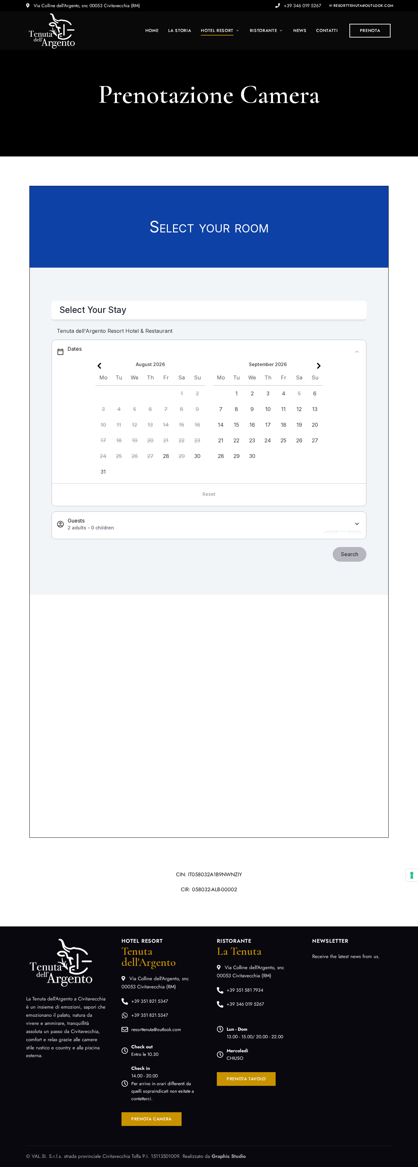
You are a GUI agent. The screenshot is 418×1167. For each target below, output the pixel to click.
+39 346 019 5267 (301, 5)
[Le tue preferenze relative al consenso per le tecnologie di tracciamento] (412, 875)
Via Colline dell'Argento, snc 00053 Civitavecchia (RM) (86, 5)
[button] (361, 5)
